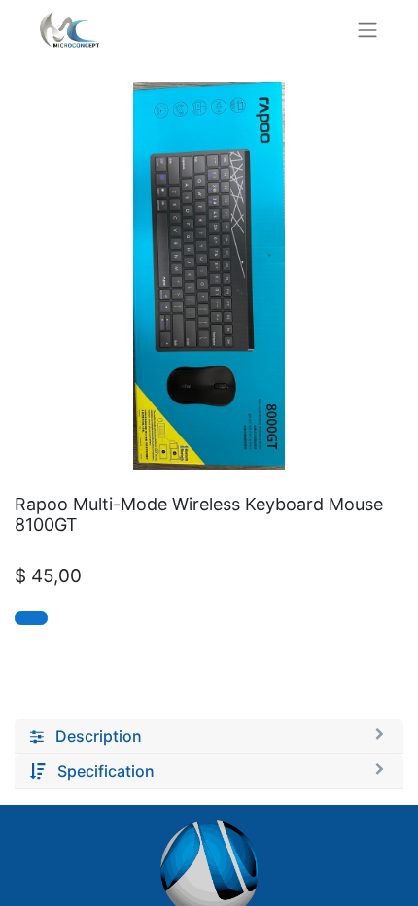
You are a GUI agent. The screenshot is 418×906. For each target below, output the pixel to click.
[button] (31, 618)
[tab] (209, 736)
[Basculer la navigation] (367, 29)
